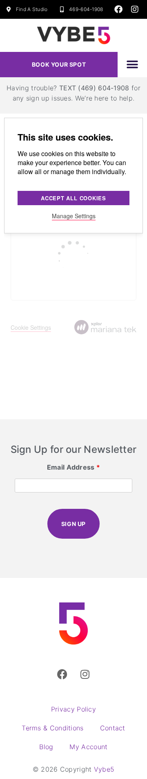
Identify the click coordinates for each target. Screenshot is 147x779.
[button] (132, 64)
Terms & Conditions (52, 728)
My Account (88, 747)
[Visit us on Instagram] (135, 9)
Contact (112, 728)
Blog (46, 747)
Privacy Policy (73, 709)
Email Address (73, 467)
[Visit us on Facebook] (118, 9)
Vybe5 (104, 769)
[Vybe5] (73, 623)
